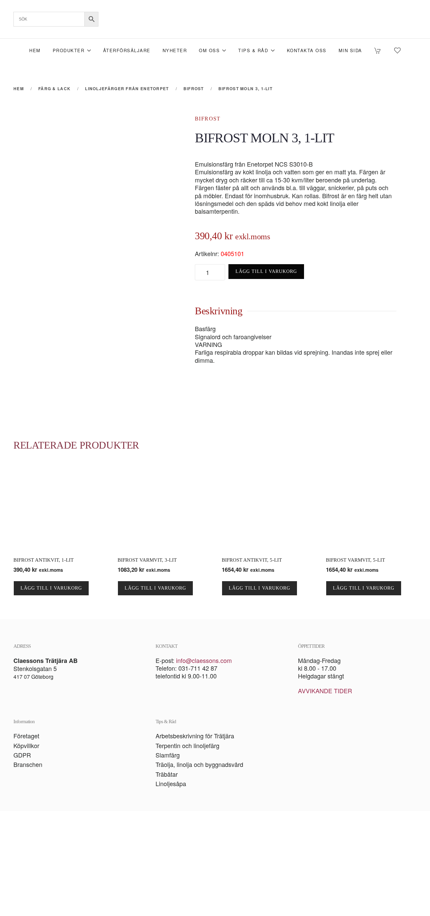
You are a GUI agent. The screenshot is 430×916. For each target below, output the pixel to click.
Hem (35, 50)
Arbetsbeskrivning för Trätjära (195, 735)
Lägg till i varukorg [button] (51, 588)
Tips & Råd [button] (253, 50)
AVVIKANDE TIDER (325, 690)
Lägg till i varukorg (266, 271)
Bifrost (208, 118)
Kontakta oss (307, 50)
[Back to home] (215, 19)
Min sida (350, 50)
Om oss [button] (209, 50)
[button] (215, 863)
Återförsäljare (126, 50)
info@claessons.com (204, 660)
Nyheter (175, 50)
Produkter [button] (69, 50)
